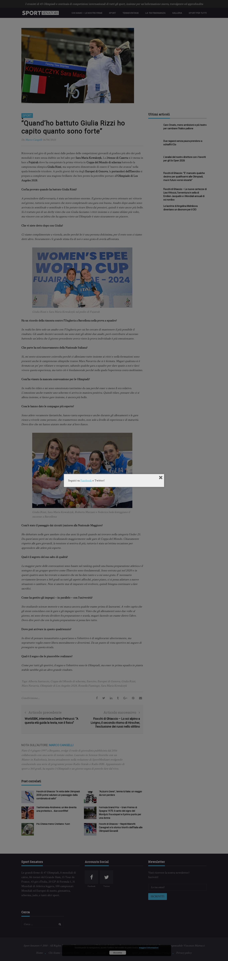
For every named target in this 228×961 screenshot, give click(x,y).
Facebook (86, 480)
